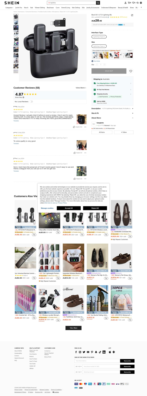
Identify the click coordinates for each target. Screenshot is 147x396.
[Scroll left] (139, 7)
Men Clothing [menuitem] (76, 7)
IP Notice (30, 392)
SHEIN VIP (32, 366)
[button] (137, 3)
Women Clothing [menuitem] (40, 7)
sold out (109, 71)
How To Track (33, 361)
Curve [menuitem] (57, 7)
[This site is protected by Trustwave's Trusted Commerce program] (76, 388)
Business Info (38, 392)
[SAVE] (131, 71)
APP (109, 348)
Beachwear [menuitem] (50, 7)
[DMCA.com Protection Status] (80, 388)
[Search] (98, 3)
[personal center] (125, 3)
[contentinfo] (104, 384)
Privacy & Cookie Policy (31, 389)
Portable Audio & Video (44, 11)
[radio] (99, 37)
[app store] (109, 353)
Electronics (21, 11)
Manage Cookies (44, 389)
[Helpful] (74, 127)
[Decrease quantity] (97, 64)
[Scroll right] (141, 7)
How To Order (33, 359)
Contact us (47, 351)
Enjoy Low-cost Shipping (34, 351)
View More (73, 328)
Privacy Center (18, 389)
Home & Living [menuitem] (65, 7)
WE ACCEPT (78, 380)
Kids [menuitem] (83, 7)
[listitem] (95, 55)
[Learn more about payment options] (124, 24)
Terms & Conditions (56, 389)
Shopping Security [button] (102, 94)
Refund (32, 356)
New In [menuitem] (26, 7)
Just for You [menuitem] (18, 7)
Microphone (55, 11)
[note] (25, 227)
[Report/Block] (85, 127)
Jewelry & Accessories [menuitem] (92, 7)
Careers (16, 355)
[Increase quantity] (104, 64)
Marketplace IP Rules (20, 392)
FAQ (15, 360)
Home (15, 11)
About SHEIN (18, 351)
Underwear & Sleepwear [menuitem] (108, 7)
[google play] (113, 353)
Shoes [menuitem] (132, 7)
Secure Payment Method (49, 353)
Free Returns (33, 354)
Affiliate (32, 368)
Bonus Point (47, 357)
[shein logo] (11, 3)
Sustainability (18, 353)
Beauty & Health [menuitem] (123, 7)
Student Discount (19, 358)
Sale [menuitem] (31, 7)
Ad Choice (47, 392)
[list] (90, 352)
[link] (129, 2)
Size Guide (33, 363)
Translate (16, 121)
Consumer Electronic (31, 11)
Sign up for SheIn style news (84, 357)
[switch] (31, 102)
